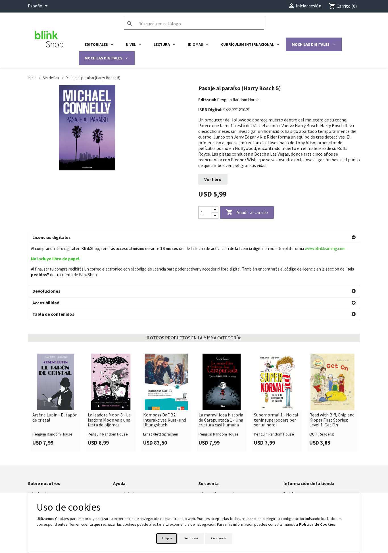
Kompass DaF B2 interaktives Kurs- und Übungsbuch (164, 420)
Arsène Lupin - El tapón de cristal (55, 417)
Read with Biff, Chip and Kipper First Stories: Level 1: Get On (331, 420)
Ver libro (213, 179)
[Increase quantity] (215, 209)
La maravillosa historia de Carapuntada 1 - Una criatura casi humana (221, 420)
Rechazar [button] (191, 538)
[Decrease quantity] (215, 215)
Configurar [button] (218, 538)
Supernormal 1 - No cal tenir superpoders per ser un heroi (276, 420)
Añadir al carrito (247, 212)
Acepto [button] (167, 538)
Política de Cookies (317, 524)
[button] (194, 237)
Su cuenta (208, 483)
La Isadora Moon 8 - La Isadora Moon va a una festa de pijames (109, 420)
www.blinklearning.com (325, 248)
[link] (55, 402)
